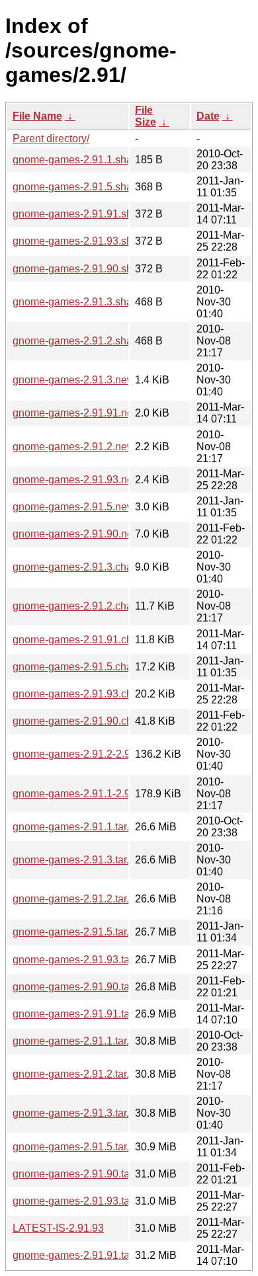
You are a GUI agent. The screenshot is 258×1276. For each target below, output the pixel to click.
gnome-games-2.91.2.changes (84, 606)
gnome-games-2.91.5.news (76, 506)
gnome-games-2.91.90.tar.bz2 (82, 986)
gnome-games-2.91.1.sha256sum (91, 159)
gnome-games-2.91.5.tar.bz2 (79, 931)
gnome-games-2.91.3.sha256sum (91, 301)
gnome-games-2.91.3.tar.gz (76, 1113)
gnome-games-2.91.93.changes (87, 693)
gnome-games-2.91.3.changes (84, 567)
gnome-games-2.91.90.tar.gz (79, 1173)
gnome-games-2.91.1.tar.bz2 (79, 826)
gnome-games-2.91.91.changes (87, 639)
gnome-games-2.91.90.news (79, 533)
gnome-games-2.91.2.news (76, 446)
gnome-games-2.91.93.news (79, 479)
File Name (37, 116)
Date (208, 116)
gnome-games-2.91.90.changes (87, 721)
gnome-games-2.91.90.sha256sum (94, 268)
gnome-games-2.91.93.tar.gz (79, 1201)
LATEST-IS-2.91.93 (58, 1228)
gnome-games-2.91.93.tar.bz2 (82, 959)
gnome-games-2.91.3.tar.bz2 (79, 859)
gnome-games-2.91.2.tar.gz (76, 1074)
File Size (145, 116)
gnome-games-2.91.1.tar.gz (76, 1041)
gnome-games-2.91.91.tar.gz (79, 1255)
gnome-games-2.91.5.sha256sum (91, 186)
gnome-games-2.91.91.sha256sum (94, 213)
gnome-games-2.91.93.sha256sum (94, 241)
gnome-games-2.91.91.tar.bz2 (82, 1013)
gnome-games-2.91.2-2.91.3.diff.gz (94, 754)
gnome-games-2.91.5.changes (84, 666)
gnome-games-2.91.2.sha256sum (91, 340)
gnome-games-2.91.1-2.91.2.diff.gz (94, 793)
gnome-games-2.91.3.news (76, 379)
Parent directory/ (51, 138)
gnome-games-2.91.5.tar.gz (76, 1146)
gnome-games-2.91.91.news (79, 413)
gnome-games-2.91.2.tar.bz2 (79, 898)
